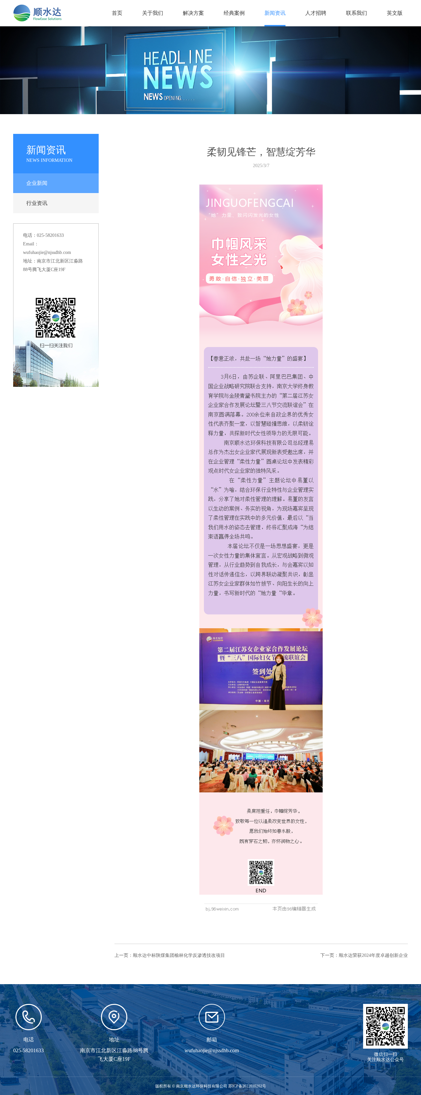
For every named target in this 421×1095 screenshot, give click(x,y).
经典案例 (234, 13)
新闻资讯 (274, 13)
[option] (210, 70)
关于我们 (152, 13)
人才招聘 (315, 13)
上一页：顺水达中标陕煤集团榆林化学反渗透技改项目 (169, 955)
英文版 (395, 13)
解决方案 (193, 13)
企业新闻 (36, 183)
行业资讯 (36, 203)
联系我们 (356, 13)
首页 (117, 13)
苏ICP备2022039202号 (247, 1086)
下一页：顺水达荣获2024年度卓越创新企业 (364, 955)
